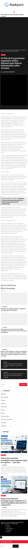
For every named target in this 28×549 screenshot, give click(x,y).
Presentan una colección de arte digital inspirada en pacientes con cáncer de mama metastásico (13, 331)
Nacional (3, 410)
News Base (15, 523)
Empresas (7, 14)
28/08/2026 (4, 465)
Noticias (3, 14)
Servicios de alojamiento (6, 419)
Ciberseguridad (14, 14)
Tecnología (21, 14)
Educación (3, 400)
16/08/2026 (4, 507)
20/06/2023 (4, 306)
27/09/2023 (4, 349)
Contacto (3, 16)
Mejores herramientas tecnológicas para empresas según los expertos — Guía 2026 (14, 460)
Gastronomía (4, 406)
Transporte (3, 425)
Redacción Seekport (10, 71)
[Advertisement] (14, 34)
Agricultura (3, 394)
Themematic (7, 523)
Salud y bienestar (5, 416)
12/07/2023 (4, 327)
